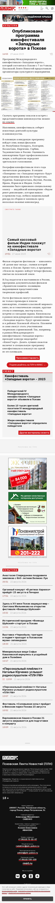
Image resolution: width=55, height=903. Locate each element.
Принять (27, 899)
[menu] (42, 8)
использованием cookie (9, 891)
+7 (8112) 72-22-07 (27, 839)
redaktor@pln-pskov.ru (27, 846)
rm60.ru (27, 863)
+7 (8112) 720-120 (27, 859)
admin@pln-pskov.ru (27, 853)
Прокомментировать (27, 358)
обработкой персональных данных (19, 893)
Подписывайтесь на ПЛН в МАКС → (27, 365)
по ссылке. (8, 122)
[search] (47, 8)
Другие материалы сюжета (34, 432)
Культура (10, 25)
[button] (52, 8)
